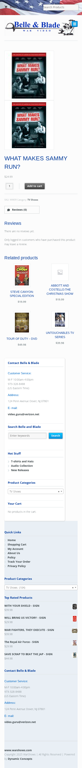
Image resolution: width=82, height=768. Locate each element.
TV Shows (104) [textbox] (40, 587)
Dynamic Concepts (20, 759)
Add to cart (34, 186)
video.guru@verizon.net (23, 414)
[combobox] (36, 491)
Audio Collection (22, 466)
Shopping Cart (17, 544)
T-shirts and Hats (22, 461)
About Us (14, 553)
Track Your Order (19, 561)
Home (12, 540)
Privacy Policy (17, 566)
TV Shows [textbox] (34, 491)
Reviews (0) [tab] (19, 209)
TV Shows (32, 199)
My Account (15, 549)
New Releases (20, 470)
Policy (11, 557)
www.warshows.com (18, 750)
